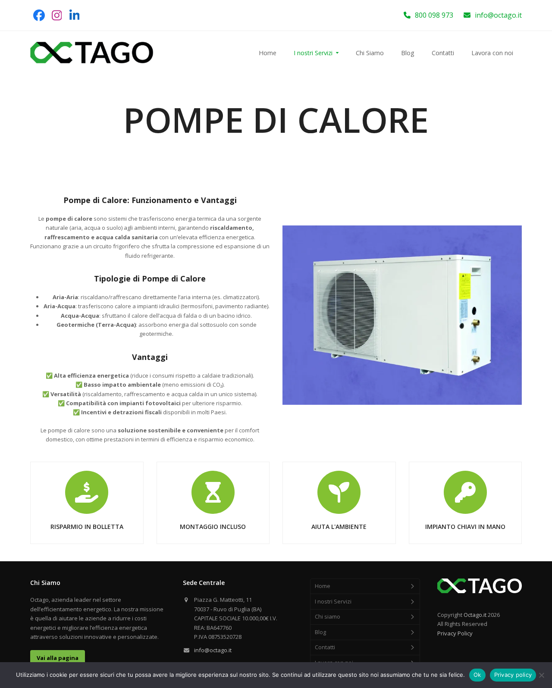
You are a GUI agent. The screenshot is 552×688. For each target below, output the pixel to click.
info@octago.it (498, 15)
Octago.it (475, 615)
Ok (477, 674)
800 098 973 (434, 15)
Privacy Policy (455, 633)
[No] (541, 675)
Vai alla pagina (57, 658)
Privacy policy (513, 674)
